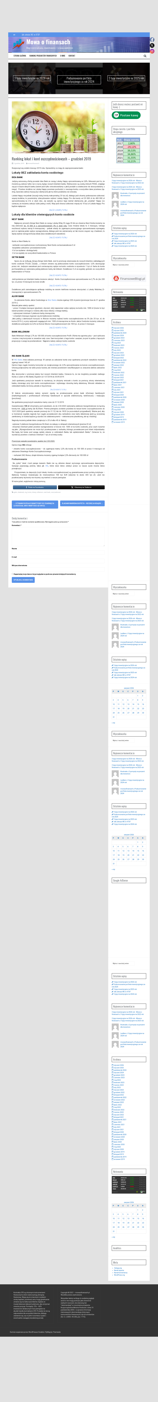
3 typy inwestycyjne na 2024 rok (34, 34)
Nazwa (14, 549)
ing (26, 492)
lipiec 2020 (118, 405)
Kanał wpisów (119, 1270)
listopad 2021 (119, 380)
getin (15, 492)
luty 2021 (117, 390)
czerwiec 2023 (119, 340)
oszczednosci (56, 492)
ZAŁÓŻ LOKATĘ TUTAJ (58, 210)
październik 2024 (120, 333)
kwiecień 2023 (119, 345)
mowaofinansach (33, 163)
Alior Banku (52, 300)
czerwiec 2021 (119, 387)
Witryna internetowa (19, 565)
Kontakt (72, 55)
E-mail (14, 557)
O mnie (62, 55)
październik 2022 (120, 360)
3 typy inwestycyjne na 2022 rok (132, 183)
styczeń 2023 (119, 353)
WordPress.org (119, 1275)
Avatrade (123, 193)
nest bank (47, 492)
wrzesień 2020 (119, 400)
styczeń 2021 (119, 392)
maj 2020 (117, 410)
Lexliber (123, 202)
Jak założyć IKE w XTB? (122, 243)
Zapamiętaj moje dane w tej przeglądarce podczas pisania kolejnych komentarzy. (45, 574)
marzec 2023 (119, 348)
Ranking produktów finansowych (43, 55)
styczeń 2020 (119, 412)
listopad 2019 (119, 417)
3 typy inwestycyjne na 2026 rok (32, 78)
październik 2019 (120, 420)
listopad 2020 (119, 395)
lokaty (34, 492)
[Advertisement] (69, 16)
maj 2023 (117, 343)
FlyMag (47, 1332)
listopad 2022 (119, 358)
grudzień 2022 (119, 355)
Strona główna (20, 55)
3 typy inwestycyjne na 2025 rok (126, 78)
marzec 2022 (119, 375)
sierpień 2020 (119, 402)
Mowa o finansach (48, 41)
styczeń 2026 (119, 328)
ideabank (21, 492)
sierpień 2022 (119, 365)
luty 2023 (117, 350)
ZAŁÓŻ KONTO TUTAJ (58, 237)
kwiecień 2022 (119, 372)
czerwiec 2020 (119, 407)
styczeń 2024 (119, 335)
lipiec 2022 (118, 368)
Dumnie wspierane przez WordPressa (24, 1332)
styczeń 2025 (119, 330)
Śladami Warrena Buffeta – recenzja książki (82, 503)
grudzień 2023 (119, 338)
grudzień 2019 (119, 415)
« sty (113, 723)
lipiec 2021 (118, 385)
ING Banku (18, 360)
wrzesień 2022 (119, 363)
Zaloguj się (118, 1268)
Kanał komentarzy (120, 1273)
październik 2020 (120, 397)
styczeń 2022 (119, 377)
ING (46, 466)
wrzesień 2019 (119, 422)
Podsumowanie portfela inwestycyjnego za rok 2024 (79, 80)
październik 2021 (120, 382)
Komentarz (17, 525)
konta (29, 492)
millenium (40, 492)
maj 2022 (117, 370)
